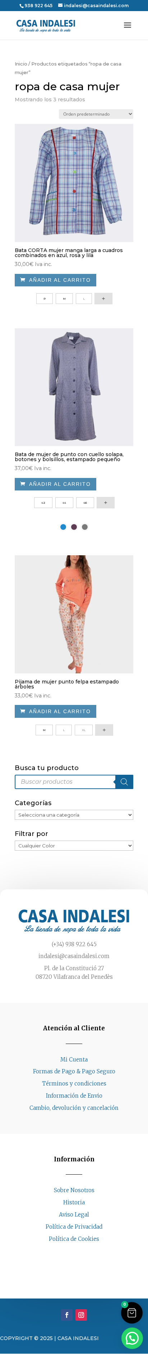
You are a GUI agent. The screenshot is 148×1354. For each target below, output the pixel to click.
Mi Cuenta (74, 1059)
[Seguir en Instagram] (81, 1252)
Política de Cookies (74, 1238)
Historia (74, 1202)
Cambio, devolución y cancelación (74, 1107)
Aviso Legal (74, 1214)
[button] (132, 1313)
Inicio (21, 64)
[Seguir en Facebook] (67, 1252)
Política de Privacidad (74, 1226)
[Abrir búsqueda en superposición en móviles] (74, 782)
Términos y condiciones (74, 1083)
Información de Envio (74, 1095)
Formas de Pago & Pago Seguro (74, 1071)
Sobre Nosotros (74, 1190)
